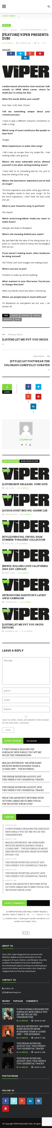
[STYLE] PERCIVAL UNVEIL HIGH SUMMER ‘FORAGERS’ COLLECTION (23, 538)
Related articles (10, 461)
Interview (25, 315)
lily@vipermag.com (12, 992)
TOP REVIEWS (31, 741)
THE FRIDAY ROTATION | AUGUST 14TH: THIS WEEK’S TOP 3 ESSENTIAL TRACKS (31, 1061)
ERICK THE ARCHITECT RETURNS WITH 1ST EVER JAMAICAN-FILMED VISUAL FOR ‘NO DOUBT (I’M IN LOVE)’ (23, 800)
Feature (15, 315)
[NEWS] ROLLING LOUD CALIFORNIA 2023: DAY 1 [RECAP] (25, 567)
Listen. (6, 470)
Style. (6, 523)
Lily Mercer (8, 43)
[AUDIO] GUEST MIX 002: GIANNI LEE (24, 510)
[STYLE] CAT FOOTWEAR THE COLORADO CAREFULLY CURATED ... (27, 365)
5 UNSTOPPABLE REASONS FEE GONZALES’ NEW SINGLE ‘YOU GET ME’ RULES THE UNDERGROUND (22, 752)
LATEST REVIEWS (12, 740)
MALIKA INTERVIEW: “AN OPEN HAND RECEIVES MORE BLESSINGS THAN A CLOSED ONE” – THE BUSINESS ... (21, 766)
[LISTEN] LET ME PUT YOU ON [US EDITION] (22, 626)
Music (17, 319)
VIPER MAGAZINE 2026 (22, 1123)
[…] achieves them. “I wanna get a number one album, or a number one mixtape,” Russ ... (26, 920)
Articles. (6, 25)
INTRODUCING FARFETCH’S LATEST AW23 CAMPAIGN (24, 597)
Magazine (8, 319)
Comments (32, 1001)
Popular (18, 1001)
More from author (29, 461)
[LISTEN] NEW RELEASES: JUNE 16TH (25, 484)
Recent (6, 1001)
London (36, 315)
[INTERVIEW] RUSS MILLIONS (26, 926)
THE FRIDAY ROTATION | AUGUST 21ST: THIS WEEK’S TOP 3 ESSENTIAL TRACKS (31, 1046)
